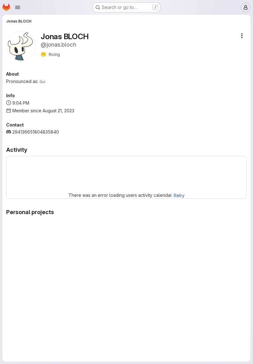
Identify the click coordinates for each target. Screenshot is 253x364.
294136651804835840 (35, 131)
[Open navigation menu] (18, 7)
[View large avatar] (21, 45)
